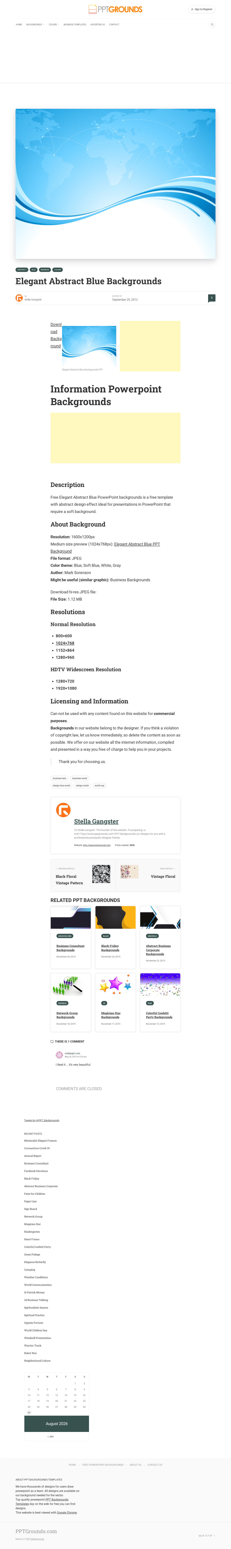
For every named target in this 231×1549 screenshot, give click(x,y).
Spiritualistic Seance (36, 1307)
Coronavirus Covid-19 (37, 1148)
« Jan (50, 1436)
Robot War (30, 1353)
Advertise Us (97, 24)
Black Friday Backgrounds (110, 948)
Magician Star (32, 1224)
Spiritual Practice (34, 1315)
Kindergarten (32, 1231)
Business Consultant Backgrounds (70, 948)
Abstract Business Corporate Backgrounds (158, 950)
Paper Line (30, 1201)
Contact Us (154, 1464)
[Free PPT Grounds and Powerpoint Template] (115, 9)
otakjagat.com (72, 1053)
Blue (34, 270)
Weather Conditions (36, 1277)
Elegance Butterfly (35, 1262)
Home (19, 24)
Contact (114, 24)
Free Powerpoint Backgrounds (102, 1464)
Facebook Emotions (36, 1171)
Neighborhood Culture (37, 1360)
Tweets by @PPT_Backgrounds (41, 1120)
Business (45, 270)
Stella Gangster (33, 299)
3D (104, 1003)
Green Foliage (32, 1254)
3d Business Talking (36, 1300)
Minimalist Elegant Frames (40, 1140)
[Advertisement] (115, 57)
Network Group (33, 1216)
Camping (29, 1269)
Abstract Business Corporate (41, 1186)
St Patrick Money (34, 1292)
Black (106, 936)
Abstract (22, 270)
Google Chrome (67, 1512)
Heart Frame (31, 1239)
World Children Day (35, 1330)
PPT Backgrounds (35, 1539)
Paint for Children (34, 1193)
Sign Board (30, 1209)
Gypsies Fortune (33, 1322)
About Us (135, 1464)
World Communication (38, 1284)
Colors (53, 24)
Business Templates (75, 24)
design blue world (61, 785)
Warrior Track (32, 1345)
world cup (99, 785)
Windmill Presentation (37, 1338)
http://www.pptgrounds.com (97, 845)
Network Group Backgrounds (67, 1015)
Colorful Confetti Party (37, 1247)
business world (79, 778)
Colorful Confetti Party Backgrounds (159, 1015)
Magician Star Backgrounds (111, 1015)
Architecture (64, 936)
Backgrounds (34, 24)
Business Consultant (36, 1163)
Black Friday (31, 1178)
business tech (59, 778)
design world (82, 785)
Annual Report (32, 1155)
